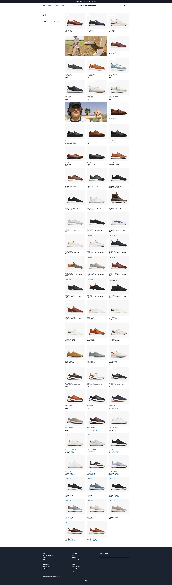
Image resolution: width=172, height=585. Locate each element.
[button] (120, 5)
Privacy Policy (75, 568)
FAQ (44, 559)
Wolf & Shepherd (49, 576)
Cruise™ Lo (90, 318)
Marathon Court (92, 340)
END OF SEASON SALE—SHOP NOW (86, 1)
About (73, 555)
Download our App (76, 559)
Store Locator (46, 564)
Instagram (45, 568)
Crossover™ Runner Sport (73, 230)
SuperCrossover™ (70, 407)
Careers (73, 562)
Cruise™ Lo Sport (114, 318)
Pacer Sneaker (69, 363)
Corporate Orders (76, 557)
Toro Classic (113, 429)
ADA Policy (74, 564)
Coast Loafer (69, 164)
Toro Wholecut (70, 539)
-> (128, 555)
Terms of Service (76, 566)
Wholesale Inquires (47, 566)
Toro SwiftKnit (69, 495)
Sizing (44, 557)
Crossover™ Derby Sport (116, 186)
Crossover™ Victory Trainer (95, 252)
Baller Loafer (69, 31)
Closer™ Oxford (92, 142)
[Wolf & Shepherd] (86, 5)
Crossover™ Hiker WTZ (115, 208)
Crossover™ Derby (114, 164)
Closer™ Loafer (113, 120)
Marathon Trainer (114, 340)
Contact (45, 562)
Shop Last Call (75, 571)
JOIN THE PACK (104, 553)
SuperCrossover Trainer (72, 385)
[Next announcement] (133, 1)
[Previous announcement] (39, 1)
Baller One (112, 31)
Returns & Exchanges (48, 555)
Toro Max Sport (113, 451)
